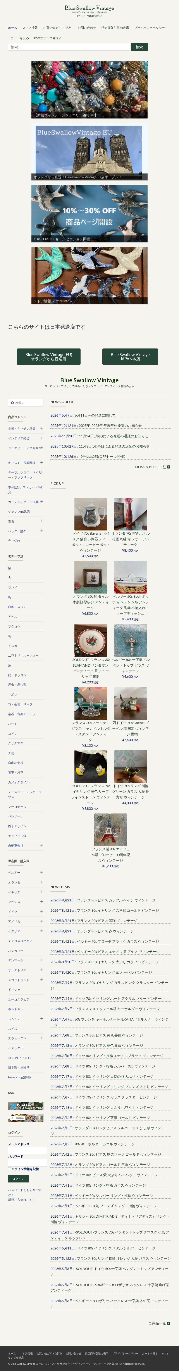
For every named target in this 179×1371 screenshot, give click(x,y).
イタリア (14, 931)
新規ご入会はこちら (22, 1199)
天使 (11, 753)
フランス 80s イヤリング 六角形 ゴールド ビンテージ (118, 910)
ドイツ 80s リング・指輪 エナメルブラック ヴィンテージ (119, 1056)
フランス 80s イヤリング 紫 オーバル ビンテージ (114, 972)
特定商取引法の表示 (115, 27)
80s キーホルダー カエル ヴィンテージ (105, 1144)
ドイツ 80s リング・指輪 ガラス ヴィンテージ (110, 1185)
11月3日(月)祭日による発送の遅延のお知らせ (114, 446)
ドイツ (12, 911)
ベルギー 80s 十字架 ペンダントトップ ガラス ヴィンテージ (130, 665)
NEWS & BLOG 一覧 (151, 467)
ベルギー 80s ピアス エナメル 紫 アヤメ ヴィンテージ (118, 951)
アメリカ (14, 921)
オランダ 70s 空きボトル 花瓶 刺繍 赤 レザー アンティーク (131, 539)
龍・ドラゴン (17, 675)
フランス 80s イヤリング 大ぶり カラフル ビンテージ (118, 962)
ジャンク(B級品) (19, 511)
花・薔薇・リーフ (20, 704)
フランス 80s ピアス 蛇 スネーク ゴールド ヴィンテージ (118, 1154)
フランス (14, 902)
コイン (12, 733)
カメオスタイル (18, 782)
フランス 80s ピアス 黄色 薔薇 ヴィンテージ (109, 1035)
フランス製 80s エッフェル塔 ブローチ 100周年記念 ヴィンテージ (110, 854)
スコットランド (18, 980)
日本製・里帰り (18, 1067)
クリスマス (15, 743)
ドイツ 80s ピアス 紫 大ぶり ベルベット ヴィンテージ (116, 1175)
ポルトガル (15, 1009)
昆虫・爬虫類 (17, 684)
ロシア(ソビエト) (19, 1058)
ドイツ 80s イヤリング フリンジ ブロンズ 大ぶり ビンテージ (121, 1086)
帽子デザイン (17, 826)
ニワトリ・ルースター (23, 655)
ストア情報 (30, 27)
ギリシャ (14, 989)
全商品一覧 (157, 1323)
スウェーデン (17, 1038)
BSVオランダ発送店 (48, 38)
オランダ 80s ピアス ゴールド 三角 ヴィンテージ (112, 1164)
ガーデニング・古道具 (23, 502)
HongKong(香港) (19, 1077)
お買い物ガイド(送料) (57, 27)
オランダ (14, 882)
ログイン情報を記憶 (25, 1169)
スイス (12, 1028)
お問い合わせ (87, 27)
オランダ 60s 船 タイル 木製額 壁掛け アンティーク (91, 602)
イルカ (12, 646)
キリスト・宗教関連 (22, 463)
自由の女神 (15, 763)
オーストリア (17, 970)
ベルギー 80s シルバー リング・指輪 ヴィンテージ (114, 1195)
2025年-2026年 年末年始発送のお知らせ (110, 425)
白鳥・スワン (17, 607)
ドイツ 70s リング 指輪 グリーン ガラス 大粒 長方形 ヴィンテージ (130, 791)
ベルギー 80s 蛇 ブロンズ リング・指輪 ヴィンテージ (116, 1206)
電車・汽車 (15, 772)
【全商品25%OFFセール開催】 (103, 456)
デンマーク (15, 960)
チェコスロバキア (20, 941)
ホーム (12, 27)
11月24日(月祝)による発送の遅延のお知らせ (113, 436)
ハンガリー (15, 950)
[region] (89, 89)
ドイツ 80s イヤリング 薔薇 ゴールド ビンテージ (112, 1117)
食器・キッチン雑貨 (22, 428)
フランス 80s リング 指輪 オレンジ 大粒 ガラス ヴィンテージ (124, 1258)
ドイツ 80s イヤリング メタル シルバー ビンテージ (116, 1248)
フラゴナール (17, 806)
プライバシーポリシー (149, 27)
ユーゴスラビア (18, 999)
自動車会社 (15, 845)
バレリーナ (15, 816)
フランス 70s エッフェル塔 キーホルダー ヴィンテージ (117, 1009)
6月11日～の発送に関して (95, 415)
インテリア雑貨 (18, 438)
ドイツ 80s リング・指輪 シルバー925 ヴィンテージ (115, 1066)
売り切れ (14, 540)
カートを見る (20, 38)
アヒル (12, 616)
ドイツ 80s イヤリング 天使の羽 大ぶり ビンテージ (114, 1076)
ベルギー (14, 872)
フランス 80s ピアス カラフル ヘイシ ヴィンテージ (116, 900)
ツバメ (12, 587)
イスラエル (15, 1048)
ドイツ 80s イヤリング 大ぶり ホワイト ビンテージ (114, 1107)
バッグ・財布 (17, 531)
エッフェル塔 (17, 836)
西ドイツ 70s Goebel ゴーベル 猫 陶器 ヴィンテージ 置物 (130, 728)
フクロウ (14, 626)
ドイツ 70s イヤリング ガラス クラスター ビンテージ (116, 1097)
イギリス (14, 892)
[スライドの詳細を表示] (89, 89)
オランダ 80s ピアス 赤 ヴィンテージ (105, 931)
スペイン (14, 1019)
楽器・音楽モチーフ (22, 714)
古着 (11, 521)
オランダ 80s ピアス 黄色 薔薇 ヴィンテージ (109, 1045)
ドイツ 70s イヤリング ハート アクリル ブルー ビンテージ (120, 998)
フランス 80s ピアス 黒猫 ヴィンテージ (107, 920)
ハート (12, 724)
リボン (12, 694)
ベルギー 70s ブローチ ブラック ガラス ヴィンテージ (118, 941)
